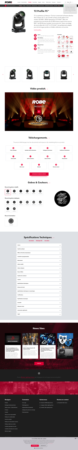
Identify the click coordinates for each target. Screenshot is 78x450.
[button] (39, 448)
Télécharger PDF (39, 240)
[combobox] (75, 438)
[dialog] (39, 443)
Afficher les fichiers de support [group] (39, 174)
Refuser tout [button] (43, 445)
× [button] (76, 438)
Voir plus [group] (39, 363)
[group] (2, 74)
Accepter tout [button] (35, 445)
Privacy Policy (50, 443)
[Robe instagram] (39, 373)
